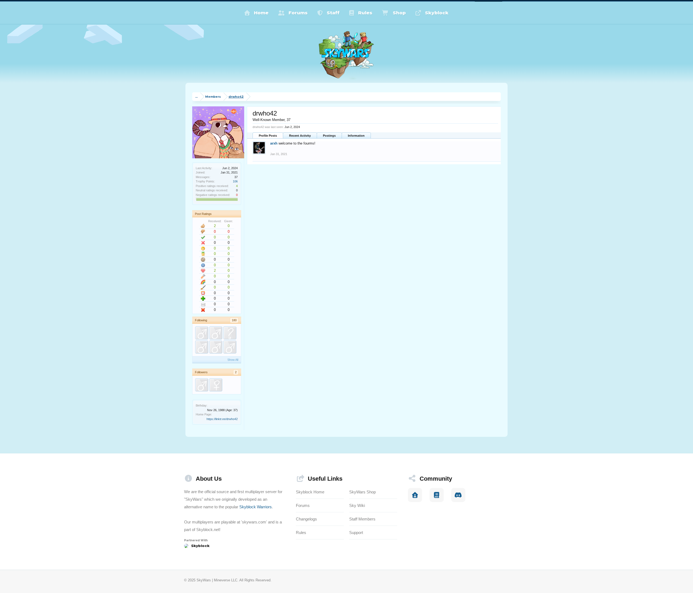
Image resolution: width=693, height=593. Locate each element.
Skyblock (437, 12)
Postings (329, 135)
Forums (298, 12)
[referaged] (201, 384)
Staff (333, 12)
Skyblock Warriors (255, 506)
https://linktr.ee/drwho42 (222, 419)
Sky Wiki (357, 505)
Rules (365, 12)
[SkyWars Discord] (458, 495)
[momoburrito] (201, 332)
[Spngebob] (215, 346)
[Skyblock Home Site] (415, 495)
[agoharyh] (201, 346)
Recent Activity (300, 135)
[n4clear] (229, 332)
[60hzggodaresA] (229, 346)
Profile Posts (268, 135)
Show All (232, 359)
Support (356, 532)
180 (234, 320)
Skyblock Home (310, 492)
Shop (399, 12)
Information (356, 135)
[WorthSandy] (215, 332)
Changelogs (306, 519)
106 (235, 181)
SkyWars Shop (362, 492)
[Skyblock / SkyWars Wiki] (437, 495)
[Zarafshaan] (215, 384)
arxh (273, 143)
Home (261, 12)
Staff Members (362, 519)
